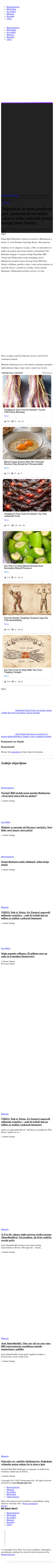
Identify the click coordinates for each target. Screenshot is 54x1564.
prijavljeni (15, 752)
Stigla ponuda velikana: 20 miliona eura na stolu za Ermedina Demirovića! (24, 955)
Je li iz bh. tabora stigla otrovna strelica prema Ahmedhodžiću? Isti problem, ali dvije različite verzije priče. (26, 1237)
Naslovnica (6, 195)
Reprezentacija (13, 1487)
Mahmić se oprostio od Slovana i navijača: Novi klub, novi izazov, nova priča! (26, 829)
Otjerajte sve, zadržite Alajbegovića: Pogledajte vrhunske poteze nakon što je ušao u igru (26, 1463)
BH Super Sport (9, 23)
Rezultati (10, 1522)
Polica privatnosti (30, 1503)
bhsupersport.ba (8, 1554)
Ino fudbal (11, 1492)
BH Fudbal (11, 1494)
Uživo (9, 1524)
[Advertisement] (27, 75)
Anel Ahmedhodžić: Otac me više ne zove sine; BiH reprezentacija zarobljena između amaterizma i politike (26, 1346)
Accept (4, 1506)
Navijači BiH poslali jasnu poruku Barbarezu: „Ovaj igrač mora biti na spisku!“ (26, 794)
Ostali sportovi (13, 1497)
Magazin (15, 195)
